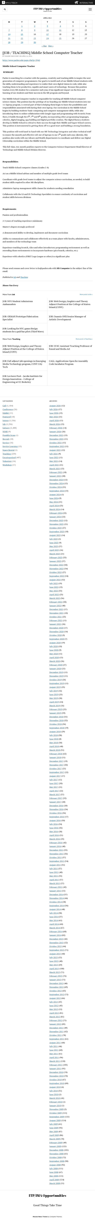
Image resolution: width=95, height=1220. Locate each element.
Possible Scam (9, 435)
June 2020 (53, 650)
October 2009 (55, 1113)
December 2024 (56, 479)
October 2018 (55, 724)
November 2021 (56, 613)
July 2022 (53, 583)
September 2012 (56, 994)
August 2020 (55, 642)
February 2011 (55, 1064)
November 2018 (56, 720)
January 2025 (55, 476)
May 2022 (53, 590)
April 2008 (54, 1179)
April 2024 (54, 505)
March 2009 (54, 1139)
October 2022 (55, 572)
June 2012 (53, 1005)
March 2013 (54, 972)
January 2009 (55, 1146)
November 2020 (56, 631)
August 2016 (55, 820)
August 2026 (55, 405)
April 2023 (54, 550)
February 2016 (55, 842)
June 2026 (53, 413)
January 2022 (55, 605)
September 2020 (56, 639)
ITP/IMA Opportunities (48, 8)
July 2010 (53, 1090)
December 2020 (56, 627)
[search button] (5, 9)
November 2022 (56, 568)
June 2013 (53, 961)
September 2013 (56, 950)
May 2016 (53, 831)
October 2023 (55, 527)
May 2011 (53, 1053)
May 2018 (53, 742)
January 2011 (55, 1068)
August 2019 (55, 687)
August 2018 (55, 731)
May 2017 (53, 787)
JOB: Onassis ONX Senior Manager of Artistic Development (67, 318)
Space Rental (8, 450)
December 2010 (56, 1072)
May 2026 (53, 416)
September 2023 (56, 531)
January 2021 (55, 624)
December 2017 (56, 761)
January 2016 (55, 846)
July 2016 (53, 824)
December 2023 (56, 520)
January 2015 (55, 890)
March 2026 (54, 424)
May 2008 (53, 1176)
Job (4, 424)
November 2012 (56, 987)
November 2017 (56, 765)
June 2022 (53, 587)
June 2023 (53, 542)
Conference (8, 409)
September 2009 (56, 1116)
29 (22, 42)
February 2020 (55, 665)
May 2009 (53, 1131)
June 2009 (53, 1127)
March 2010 (54, 1098)
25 (60, 38)
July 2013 (53, 957)
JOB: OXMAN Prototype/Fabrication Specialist (20, 318)
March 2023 (54, 553)
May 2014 (53, 920)
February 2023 (55, 557)
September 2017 (56, 772)
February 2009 (55, 1142)
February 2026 (55, 428)
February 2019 (55, 709)
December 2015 (56, 850)
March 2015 (54, 883)
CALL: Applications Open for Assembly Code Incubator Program (68, 362)
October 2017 (55, 768)
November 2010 (56, 1076)
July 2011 (53, 1046)
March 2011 (54, 1061)
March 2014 (54, 927)
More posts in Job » (86, 294)
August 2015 (55, 864)
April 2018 (54, 746)
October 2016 (55, 813)
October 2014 (55, 902)
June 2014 (53, 916)
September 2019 (56, 683)
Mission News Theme (40, 1217)
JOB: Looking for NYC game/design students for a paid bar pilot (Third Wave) (23, 330)
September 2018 (56, 727)
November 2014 (56, 898)
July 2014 (53, 913)
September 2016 (56, 816)
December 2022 (56, 565)
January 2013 (55, 979)
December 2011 (56, 1027)
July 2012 (53, 1002)
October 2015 (55, 857)
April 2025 (54, 465)
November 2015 (56, 853)
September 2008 (56, 1161)
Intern (6, 420)
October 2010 (55, 1079)
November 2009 (56, 1109)
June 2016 (53, 827)
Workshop (7, 465)
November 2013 (56, 942)
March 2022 (54, 598)
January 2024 (55, 516)
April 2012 (54, 1013)
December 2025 (56, 435)
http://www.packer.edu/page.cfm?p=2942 (21, 60)
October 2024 (55, 487)
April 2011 (54, 1057)
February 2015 (55, 887)
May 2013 (53, 964)
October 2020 (55, 635)
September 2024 (56, 490)
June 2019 (53, 694)
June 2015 (53, 872)
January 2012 (55, 1024)
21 (9, 38)
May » (50, 46)
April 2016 (54, 835)
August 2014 (55, 909)
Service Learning (10, 446)
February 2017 (55, 798)
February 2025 (55, 472)
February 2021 (55, 620)
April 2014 (54, 924)
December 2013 (56, 939)
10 (47, 30)
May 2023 (53, 546)
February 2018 (55, 753)
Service (6, 442)
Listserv (6, 428)
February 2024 (55, 513)
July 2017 (53, 779)
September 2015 (56, 861)
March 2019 (54, 705)
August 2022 (55, 579)
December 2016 (56, 805)
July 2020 (53, 646)
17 (47, 34)
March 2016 (54, 839)
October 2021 (55, 616)
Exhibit (6, 413)
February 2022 (55, 602)
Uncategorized (9, 457)
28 (9, 42)
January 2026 (55, 431)
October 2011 (55, 1035)
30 (35, 42)
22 (22, 38)
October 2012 (55, 990)
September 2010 (56, 1083)
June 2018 (53, 739)
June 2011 (53, 1050)
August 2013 (55, 953)
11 (60, 30)
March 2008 (54, 1183)
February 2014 (55, 931)
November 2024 (56, 483)
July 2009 (53, 1124)
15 (22, 34)
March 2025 (54, 468)
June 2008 (53, 1172)
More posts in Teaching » (84, 339)
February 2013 (55, 976)
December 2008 (56, 1150)
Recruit (6, 439)
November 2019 (56, 676)
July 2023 (53, 539)
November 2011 (56, 1031)
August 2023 (55, 535)
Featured (7, 416)
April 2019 (54, 702)
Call (4, 405)
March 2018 (54, 750)
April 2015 (54, 879)
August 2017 (55, 776)
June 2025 (53, 457)
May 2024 (53, 502)
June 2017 (53, 783)
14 (9, 34)
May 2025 (53, 461)
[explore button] (77, 2)
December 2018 (56, 716)
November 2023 (56, 524)
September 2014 (56, 905)
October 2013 (55, 946)
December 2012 (56, 983)
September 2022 (56, 576)
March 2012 (54, 1016)
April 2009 (54, 1135)
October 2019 (55, 679)
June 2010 (53, 1094)
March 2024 (54, 509)
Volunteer (7, 461)
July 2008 (53, 1168)
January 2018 (55, 757)
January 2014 (55, 935)
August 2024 (55, 494)
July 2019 (53, 690)
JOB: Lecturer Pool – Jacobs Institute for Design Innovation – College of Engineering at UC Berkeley (22, 379)
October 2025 (55, 442)
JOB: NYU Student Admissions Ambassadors (18, 303)
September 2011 (56, 1039)
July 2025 (53, 453)
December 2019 (56, 672)
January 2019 (55, 713)
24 (47, 38)
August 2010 (55, 1087)
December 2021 (56, 609)
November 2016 (56, 809)
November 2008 (56, 1153)
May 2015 (53, 876)
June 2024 (53, 498)
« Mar (44, 46)
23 (35, 38)
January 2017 (55, 802)
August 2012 (55, 998)
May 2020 (53, 653)
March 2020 (54, 661)
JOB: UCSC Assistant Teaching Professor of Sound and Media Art (70, 347)
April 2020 (54, 657)
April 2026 (54, 420)
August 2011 (55, 1042)
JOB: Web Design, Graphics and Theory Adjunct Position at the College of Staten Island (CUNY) (69, 304)
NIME (5, 431)
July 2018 (53, 735)
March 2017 (54, 794)
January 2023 (55, 561)
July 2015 (53, 868)
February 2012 (55, 1020)
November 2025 (56, 439)
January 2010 (55, 1105)
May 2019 (53, 698)
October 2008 (55, 1157)
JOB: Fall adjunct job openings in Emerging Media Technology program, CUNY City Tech (24, 363)
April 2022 (54, 594)
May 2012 (53, 1009)
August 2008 (55, 1164)
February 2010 (55, 1102)
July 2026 (53, 409)
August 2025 (55, 450)
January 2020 (55, 668)
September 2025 (56, 446)
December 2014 (56, 894)
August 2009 (55, 1120)
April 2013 (54, 968)
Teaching (7, 453)
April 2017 (54, 790)
